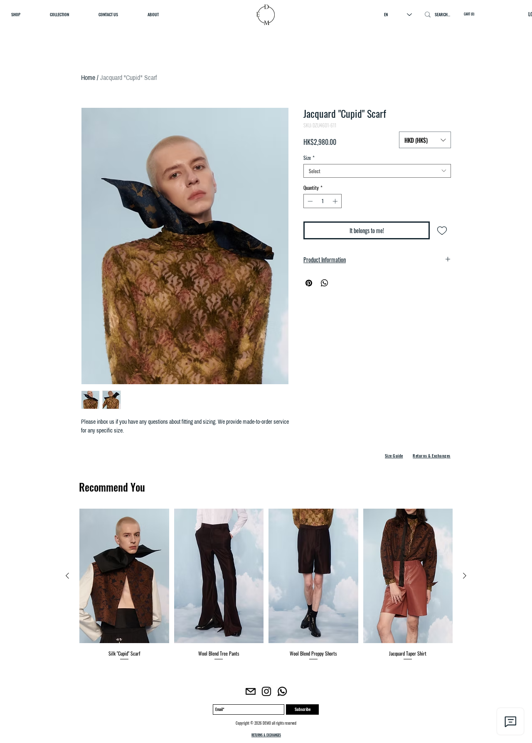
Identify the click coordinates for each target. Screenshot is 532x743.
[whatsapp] (282, 691)
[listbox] (425, 140)
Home (88, 77)
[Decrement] (309, 201)
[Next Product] (465, 576)
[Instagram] (266, 691)
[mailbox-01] (250, 691)
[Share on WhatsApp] (325, 283)
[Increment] (335, 201)
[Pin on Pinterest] (309, 283)
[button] (425, 140)
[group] (266, 584)
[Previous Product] (67, 576)
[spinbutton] (322, 201)
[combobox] (377, 171)
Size (309, 157)
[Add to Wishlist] (442, 230)
